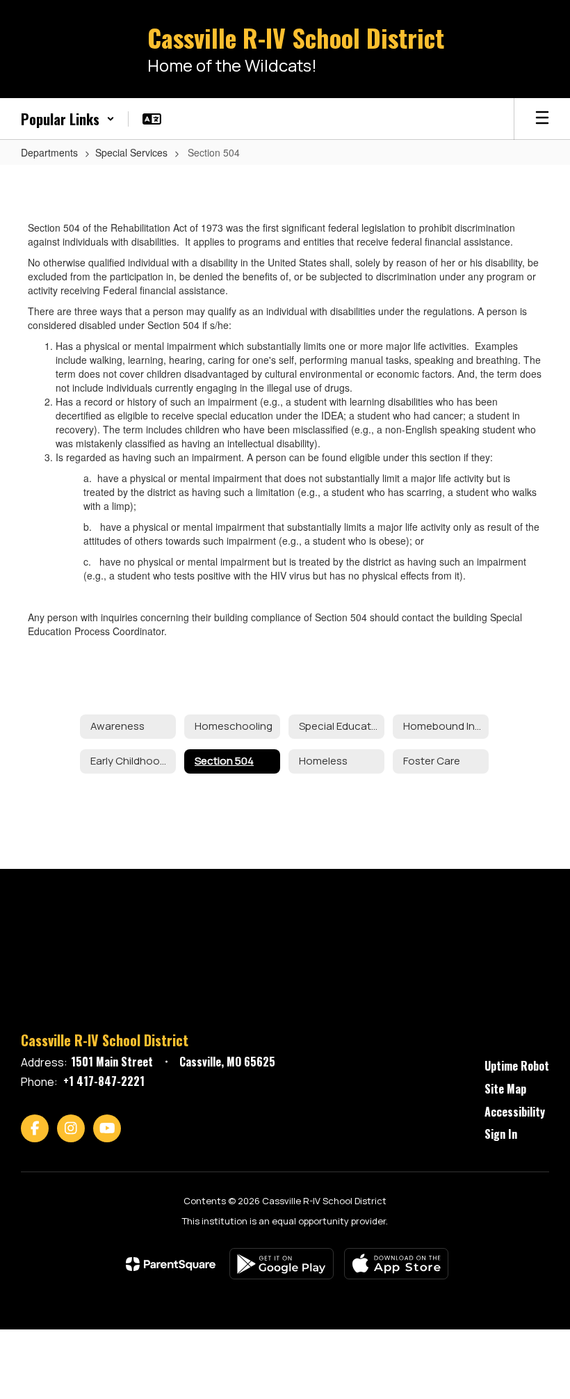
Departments (49, 152)
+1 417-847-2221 (104, 1081)
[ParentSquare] (170, 1264)
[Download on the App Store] (396, 1263)
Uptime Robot (516, 1065)
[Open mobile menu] (542, 119)
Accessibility (514, 1111)
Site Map (505, 1088)
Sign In (500, 1134)
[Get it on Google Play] (281, 1263)
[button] (68, 119)
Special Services (131, 152)
